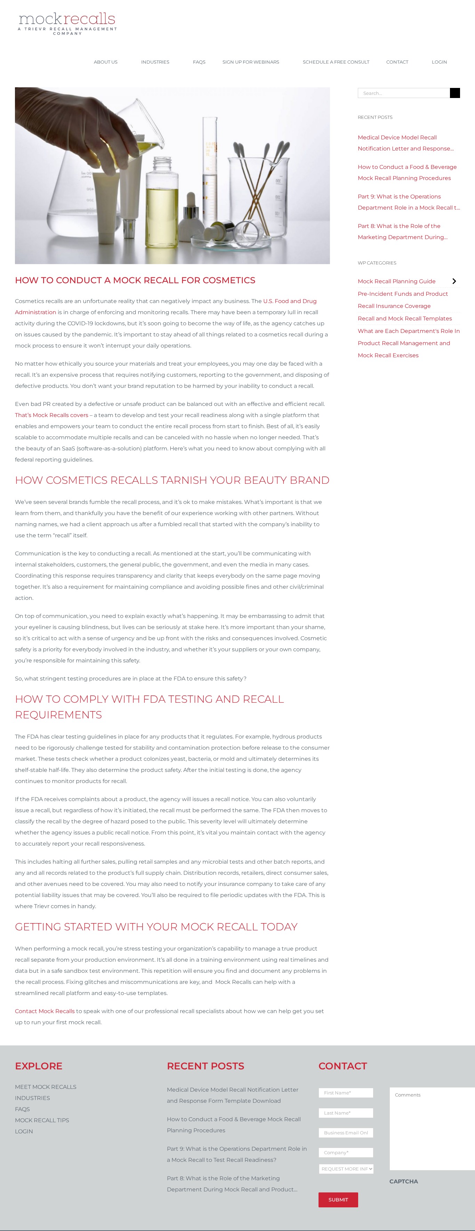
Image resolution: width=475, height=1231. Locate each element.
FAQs (22, 1109)
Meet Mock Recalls (46, 1087)
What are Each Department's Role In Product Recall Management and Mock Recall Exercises (409, 343)
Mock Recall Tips (42, 1120)
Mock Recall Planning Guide (397, 281)
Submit (338, 1200)
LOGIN (24, 1131)
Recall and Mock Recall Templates (405, 318)
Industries (32, 1098)
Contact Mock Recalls (45, 1011)
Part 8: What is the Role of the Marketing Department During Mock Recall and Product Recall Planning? (401, 233)
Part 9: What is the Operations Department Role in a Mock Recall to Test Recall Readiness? (409, 203)
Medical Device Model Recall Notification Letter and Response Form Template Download (404, 144)
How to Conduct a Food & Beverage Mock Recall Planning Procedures (407, 172)
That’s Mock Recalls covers (51, 415)
